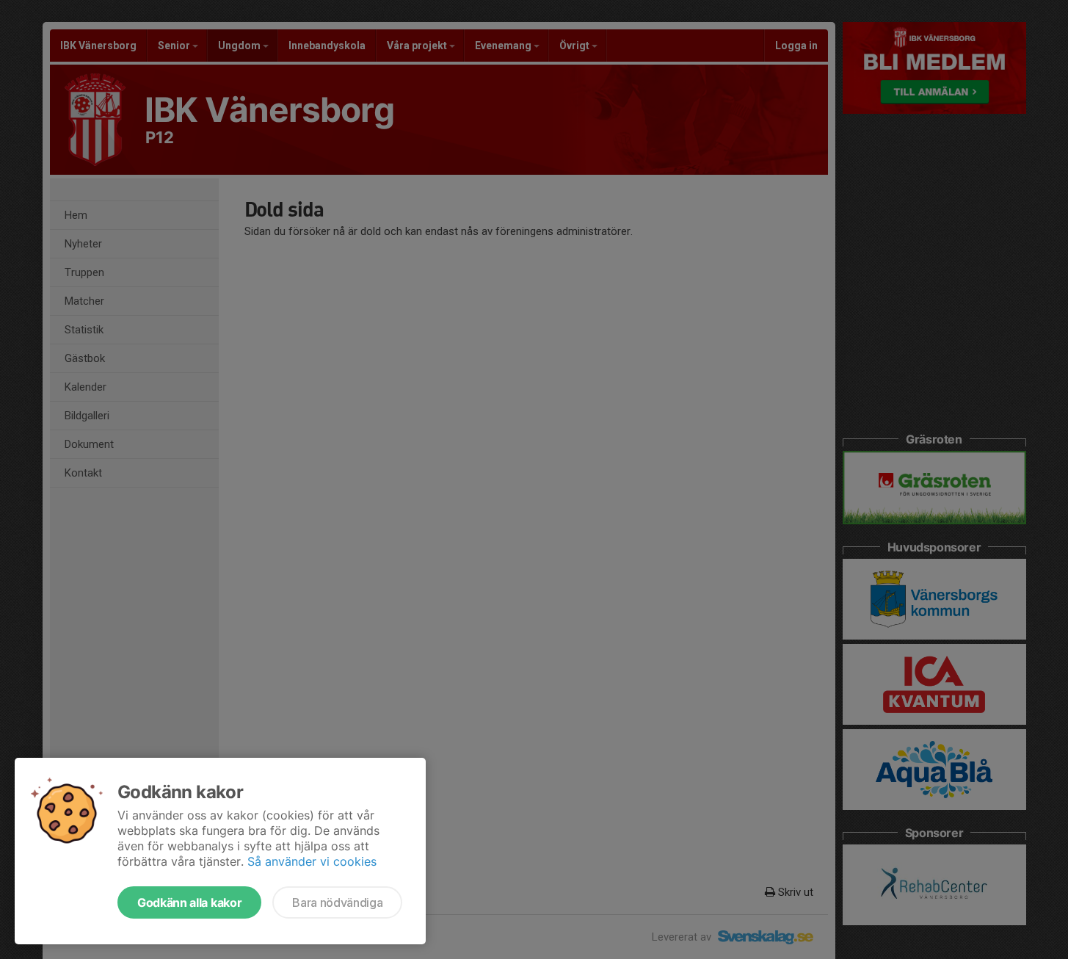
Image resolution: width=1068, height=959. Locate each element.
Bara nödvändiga (337, 902)
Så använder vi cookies (312, 861)
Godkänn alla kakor (189, 902)
